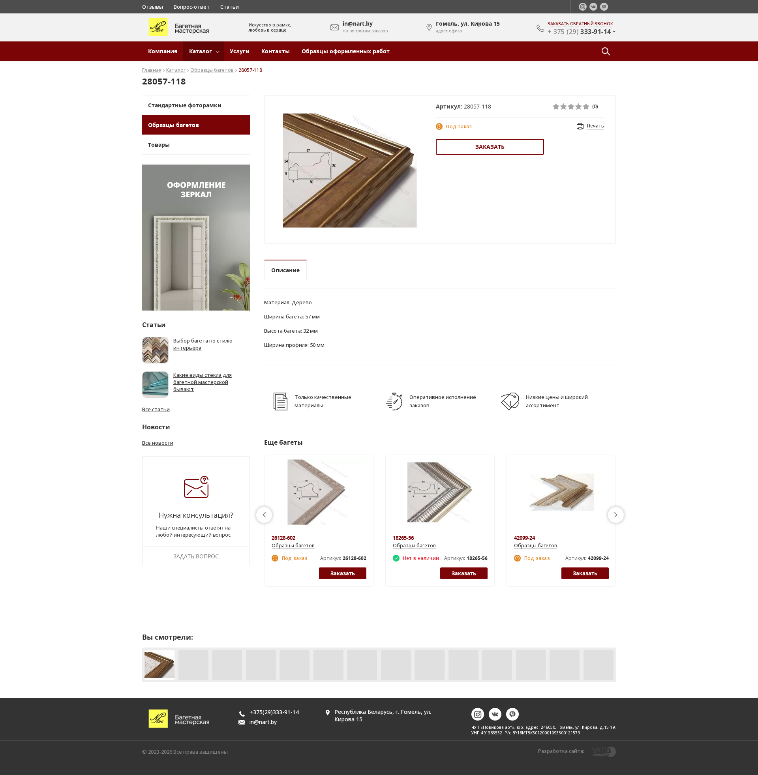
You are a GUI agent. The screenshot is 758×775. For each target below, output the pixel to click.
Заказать (490, 146)
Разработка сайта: (561, 750)
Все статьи (156, 409)
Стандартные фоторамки (184, 105)
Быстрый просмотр (318, 496)
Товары (159, 144)
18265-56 (403, 537)
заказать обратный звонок (580, 23)
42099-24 (524, 537)
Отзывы (152, 6)
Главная (151, 70)
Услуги (240, 51)
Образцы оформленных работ (346, 51)
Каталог (200, 51)
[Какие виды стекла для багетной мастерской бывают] (155, 384)
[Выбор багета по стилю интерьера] (155, 350)
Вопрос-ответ (192, 6)
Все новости (157, 442)
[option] (350, 170)
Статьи (229, 6)
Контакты (275, 51)
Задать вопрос (196, 556)
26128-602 (283, 537)
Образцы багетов (212, 70)
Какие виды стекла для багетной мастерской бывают (202, 382)
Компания (162, 51)
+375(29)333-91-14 (274, 712)
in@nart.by (263, 722)
